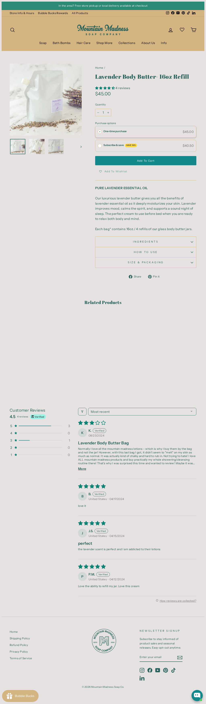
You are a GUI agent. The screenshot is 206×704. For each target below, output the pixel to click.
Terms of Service (21, 658)
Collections (126, 43)
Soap (43, 43)
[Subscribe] (179, 657)
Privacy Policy (19, 651)
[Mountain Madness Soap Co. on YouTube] (157, 670)
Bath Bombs (62, 43)
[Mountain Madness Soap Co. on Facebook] (149, 670)
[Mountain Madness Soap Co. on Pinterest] (165, 670)
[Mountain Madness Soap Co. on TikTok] (173, 670)
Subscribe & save (119, 145)
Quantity (100, 104)
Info (164, 43)
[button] (105, 88)
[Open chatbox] (197, 695)
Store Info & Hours (22, 13)
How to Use (146, 252)
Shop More (104, 43)
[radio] (100, 132)
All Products (80, 13)
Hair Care (84, 43)
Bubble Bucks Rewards (53, 13)
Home (99, 67)
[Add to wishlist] (15, 321)
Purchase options (105, 123)
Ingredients (145, 241)
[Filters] (82, 411)
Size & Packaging (146, 262)
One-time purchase (115, 131)
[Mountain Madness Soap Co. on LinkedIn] (142, 678)
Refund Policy (19, 645)
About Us (148, 43)
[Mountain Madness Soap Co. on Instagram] (142, 670)
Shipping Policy (20, 638)
